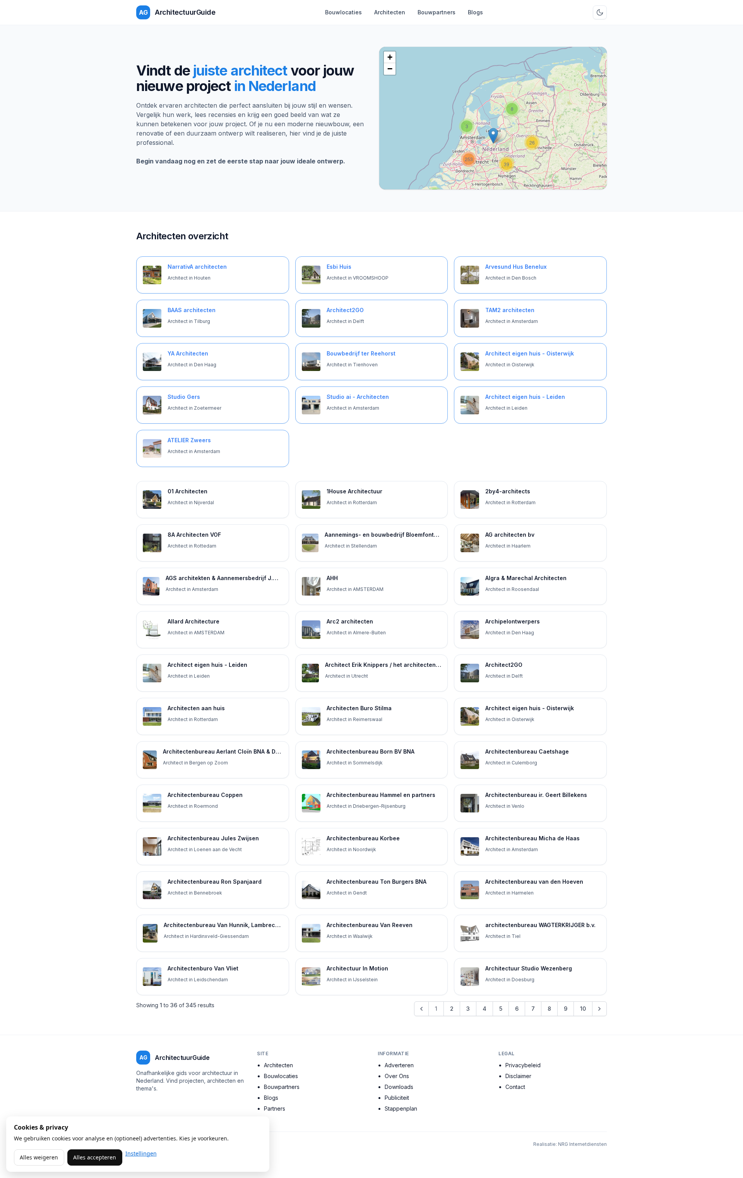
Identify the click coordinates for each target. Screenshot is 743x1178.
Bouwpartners (436, 12)
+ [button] (389, 57)
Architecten (389, 12)
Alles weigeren (39, 1157)
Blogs (475, 12)
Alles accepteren (94, 1157)
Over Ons (397, 1076)
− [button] (389, 69)
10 (583, 1008)
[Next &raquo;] (599, 1008)
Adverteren (399, 1065)
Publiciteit (397, 1097)
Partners (274, 1108)
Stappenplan (401, 1108)
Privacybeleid (523, 1065)
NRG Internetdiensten (582, 1144)
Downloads (399, 1087)
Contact (515, 1087)
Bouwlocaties (343, 12)
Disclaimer (518, 1076)
